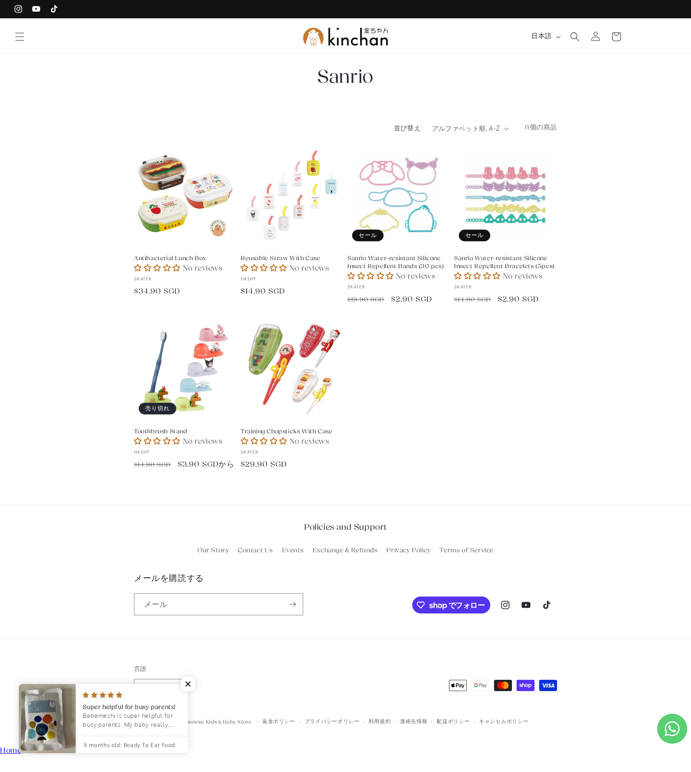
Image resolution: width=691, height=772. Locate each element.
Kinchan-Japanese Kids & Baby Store (204, 721)
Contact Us (255, 550)
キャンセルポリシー (503, 721)
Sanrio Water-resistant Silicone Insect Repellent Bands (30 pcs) (395, 262)
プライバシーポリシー (332, 721)
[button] (19, 36)
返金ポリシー (278, 721)
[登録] (292, 604)
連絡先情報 (414, 721)
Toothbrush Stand (161, 431)
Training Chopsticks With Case (286, 431)
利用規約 (380, 721)
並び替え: (408, 128)
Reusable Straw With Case (280, 258)
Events (293, 550)
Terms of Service (467, 550)
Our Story (213, 550)
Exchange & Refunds (345, 550)
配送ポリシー (453, 721)
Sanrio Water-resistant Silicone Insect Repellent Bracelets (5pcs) (504, 262)
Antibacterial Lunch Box (170, 258)
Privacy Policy (408, 550)
